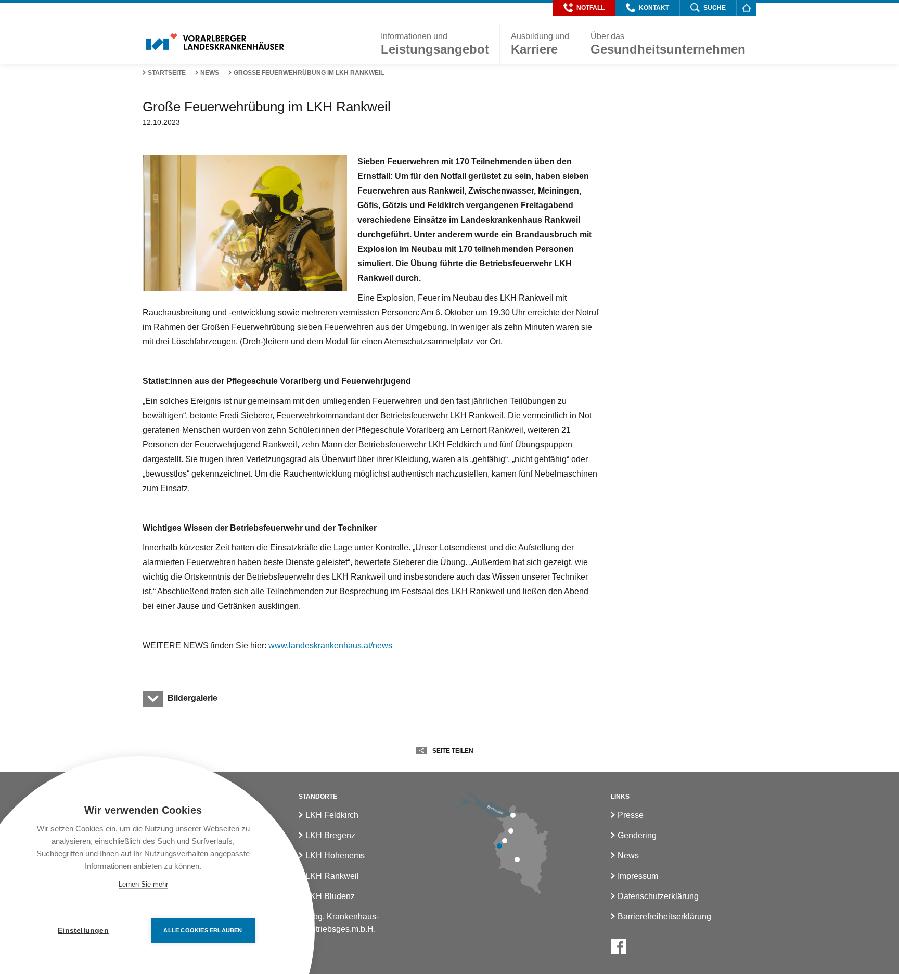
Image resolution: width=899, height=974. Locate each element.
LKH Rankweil (332, 876)
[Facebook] (618, 946)
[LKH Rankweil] (504, 840)
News (209, 72)
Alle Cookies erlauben (202, 930)
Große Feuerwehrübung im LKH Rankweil (309, 72)
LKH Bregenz (330, 835)
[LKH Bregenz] (513, 815)
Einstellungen (83, 930)
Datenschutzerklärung (658, 896)
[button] (584, 8)
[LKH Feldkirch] (499, 846)
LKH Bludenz (330, 896)
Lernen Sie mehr (143, 884)
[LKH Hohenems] (510, 831)
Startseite (167, 72)
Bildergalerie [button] (192, 698)
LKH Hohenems (335, 855)
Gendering (637, 835)
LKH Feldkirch (331, 815)
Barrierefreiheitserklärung (664, 916)
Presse (631, 815)
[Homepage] (746, 7)
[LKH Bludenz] (517, 859)
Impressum (638, 876)
